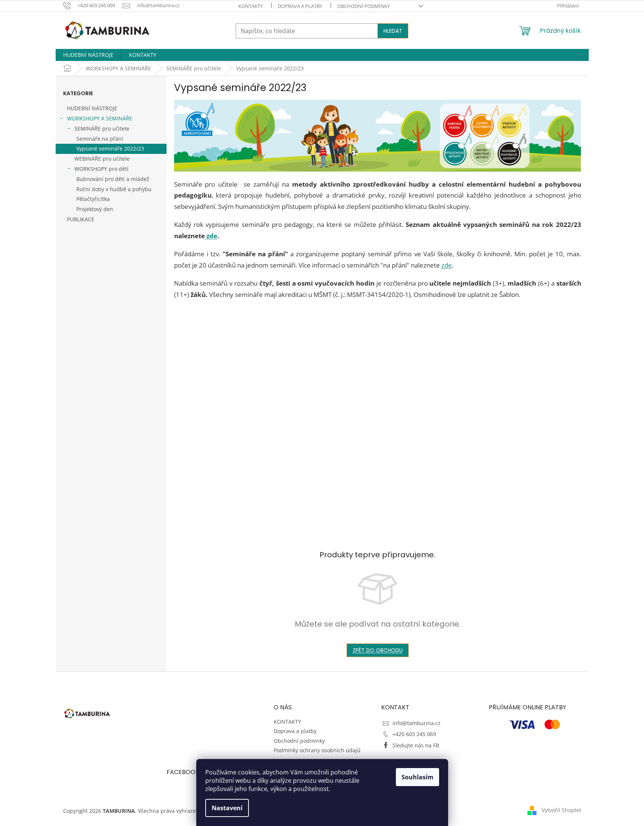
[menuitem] (88, 55)
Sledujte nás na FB (415, 745)
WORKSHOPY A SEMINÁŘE (99, 118)
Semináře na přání (99, 138)
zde (211, 235)
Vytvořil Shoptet (561, 810)
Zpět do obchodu (378, 650)
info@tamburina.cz (416, 723)
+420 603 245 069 (414, 734)
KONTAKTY (250, 6)
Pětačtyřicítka (93, 198)
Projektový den (94, 209)
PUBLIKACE (80, 219)
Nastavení (227, 808)
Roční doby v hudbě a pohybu (114, 189)
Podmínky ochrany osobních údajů (317, 750)
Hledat (392, 31)
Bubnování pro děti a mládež (112, 179)
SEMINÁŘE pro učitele (101, 128)
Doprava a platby (300, 6)
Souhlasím (417, 777)
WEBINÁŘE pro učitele (102, 158)
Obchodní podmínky (363, 6)
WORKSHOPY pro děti (101, 168)
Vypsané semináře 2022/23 (110, 148)
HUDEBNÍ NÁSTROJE (92, 108)
